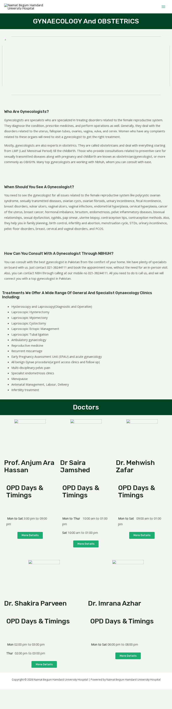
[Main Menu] (163, 6)
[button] (30, 535)
